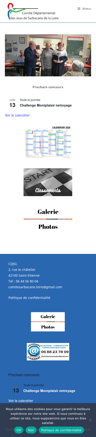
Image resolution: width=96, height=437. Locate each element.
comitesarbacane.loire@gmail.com (35, 287)
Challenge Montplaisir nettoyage (46, 105)
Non (31, 430)
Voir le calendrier (17, 115)
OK (19, 430)
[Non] (90, 420)
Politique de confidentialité (29, 297)
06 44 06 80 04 (27, 281)
